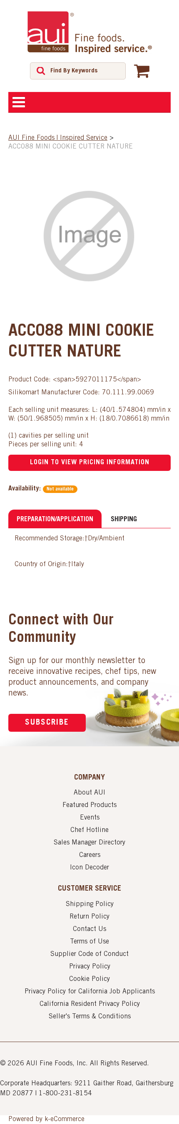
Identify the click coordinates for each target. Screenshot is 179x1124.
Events (89, 818)
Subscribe (47, 723)
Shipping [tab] (124, 519)
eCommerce (67, 1119)
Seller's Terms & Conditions (90, 1016)
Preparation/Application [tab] (55, 519)
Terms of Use (89, 941)
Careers (89, 855)
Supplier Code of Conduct (89, 954)
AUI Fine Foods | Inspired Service (57, 138)
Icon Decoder (89, 867)
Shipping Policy (90, 904)
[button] (141, 70)
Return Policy (89, 917)
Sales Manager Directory (89, 842)
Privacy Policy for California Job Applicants (90, 991)
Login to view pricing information (89, 462)
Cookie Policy (89, 979)
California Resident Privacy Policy (90, 1004)
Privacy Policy (89, 966)
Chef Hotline (89, 830)
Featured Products (89, 805)
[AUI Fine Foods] (89, 32)
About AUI (89, 793)
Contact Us (89, 929)
